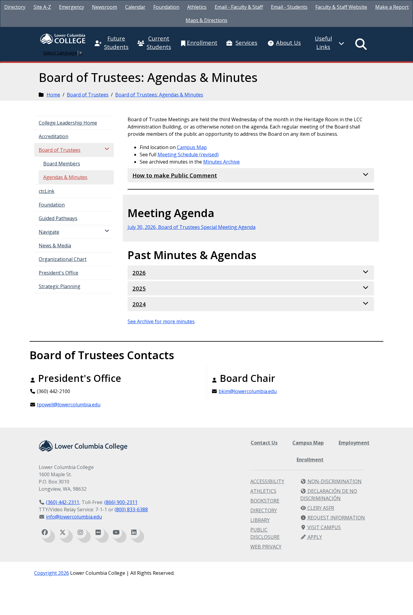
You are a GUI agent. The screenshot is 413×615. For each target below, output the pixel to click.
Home (53, 94)
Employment (354, 442)
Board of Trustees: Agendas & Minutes (159, 94)
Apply (314, 537)
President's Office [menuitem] (58, 272)
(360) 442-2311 (62, 502)
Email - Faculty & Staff (239, 7)
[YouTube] (116, 532)
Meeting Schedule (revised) (188, 154)
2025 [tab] (139, 288)
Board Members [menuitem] (61, 163)
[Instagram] (80, 532)
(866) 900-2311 (121, 502)
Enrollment (310, 459)
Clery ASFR (320, 508)
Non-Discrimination (334, 481)
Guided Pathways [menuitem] (58, 218)
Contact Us (264, 442)
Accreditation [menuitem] (53, 136)
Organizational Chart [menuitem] (62, 259)
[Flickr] (98, 532)
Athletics (197, 7)
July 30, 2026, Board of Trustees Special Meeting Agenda (191, 227)
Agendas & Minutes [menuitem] (65, 177)
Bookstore (264, 500)
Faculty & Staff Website (341, 7)
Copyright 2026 (51, 573)
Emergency (71, 7)
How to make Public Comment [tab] (174, 175)
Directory (14, 7)
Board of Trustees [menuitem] (59, 150)
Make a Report (392, 7)
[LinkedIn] (134, 532)
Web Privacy (265, 546)
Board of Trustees (88, 94)
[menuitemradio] (361, 44)
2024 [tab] (139, 304)
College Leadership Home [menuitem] (68, 122)
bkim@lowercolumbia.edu (248, 391)
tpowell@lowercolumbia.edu (68, 404)
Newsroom (104, 7)
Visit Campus (323, 527)
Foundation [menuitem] (52, 204)
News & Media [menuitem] (55, 245)
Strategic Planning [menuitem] (59, 286)
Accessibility (267, 481)
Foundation (166, 7)
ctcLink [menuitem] (46, 191)
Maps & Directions (206, 20)
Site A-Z (42, 7)
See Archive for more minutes (161, 321)
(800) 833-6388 (131, 509)
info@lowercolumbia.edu (74, 516)
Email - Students (289, 7)
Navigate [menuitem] (49, 232)
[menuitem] (14, 7)
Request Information (335, 517)
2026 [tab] (139, 272)
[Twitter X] (63, 532)
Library (260, 520)
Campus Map (192, 147)
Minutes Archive (221, 161)
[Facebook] (45, 532)
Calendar (135, 7)
